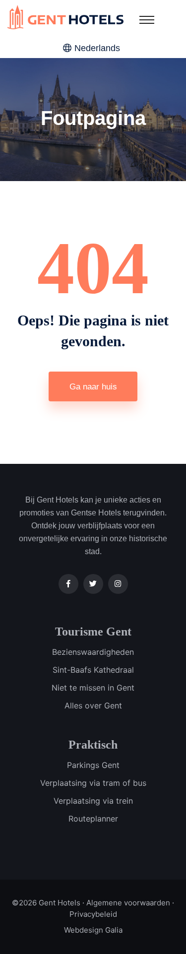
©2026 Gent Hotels (46, 902)
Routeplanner (93, 819)
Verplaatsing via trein (93, 801)
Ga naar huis (93, 386)
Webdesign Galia (93, 930)
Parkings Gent (93, 765)
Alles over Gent (93, 705)
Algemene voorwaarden (128, 902)
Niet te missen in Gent (93, 688)
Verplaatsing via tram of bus (93, 783)
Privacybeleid (93, 914)
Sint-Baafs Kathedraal (93, 670)
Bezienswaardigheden (93, 652)
